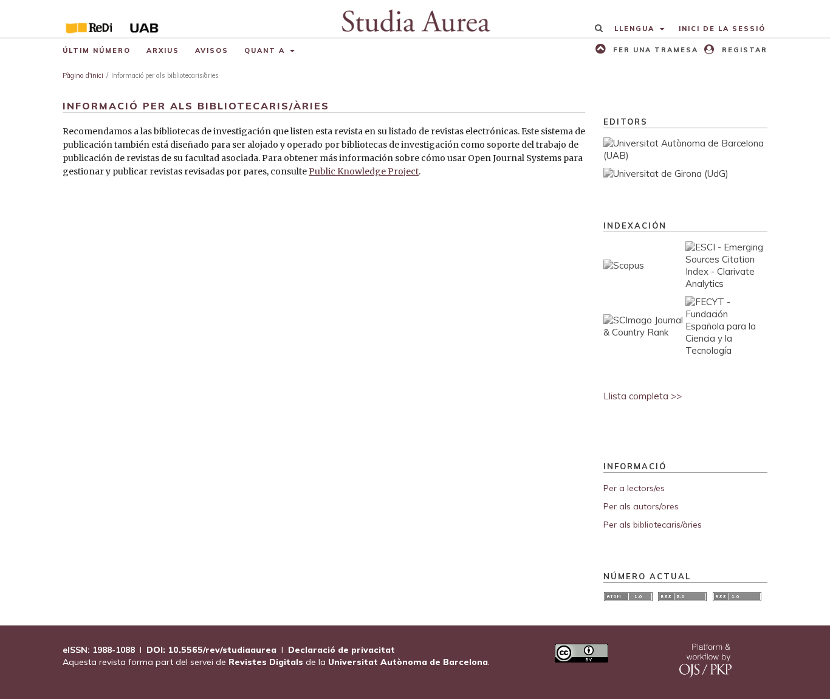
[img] (415, 19)
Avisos (211, 50)
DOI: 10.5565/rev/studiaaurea (211, 649)
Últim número (97, 50)
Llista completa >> (642, 396)
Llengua (635, 28)
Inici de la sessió (722, 28)
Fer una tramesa (654, 50)
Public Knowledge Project (364, 171)
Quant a (266, 50)
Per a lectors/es (634, 488)
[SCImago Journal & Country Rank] (644, 332)
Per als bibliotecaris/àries (652, 524)
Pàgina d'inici (83, 75)
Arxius (162, 50)
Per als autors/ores (641, 506)
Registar (743, 50)
